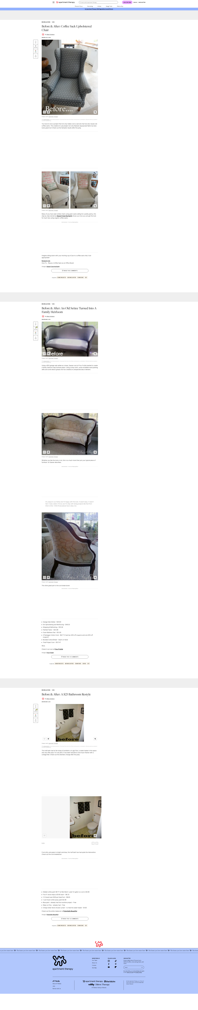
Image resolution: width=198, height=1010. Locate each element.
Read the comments (70, 271)
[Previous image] (93, 843)
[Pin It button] (48, 112)
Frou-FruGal (59, 649)
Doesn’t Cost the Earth (64, 216)
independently (46, 119)
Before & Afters (46, 22)
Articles (99, 6)
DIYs (53, 22)
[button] (95, 112)
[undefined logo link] (65, 2)
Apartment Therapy (53, 116)
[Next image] (97, 843)
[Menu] (53, 2)
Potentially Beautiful (70, 911)
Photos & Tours (79, 6)
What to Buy (120, 6)
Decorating (90, 6)
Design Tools (109, 6)
